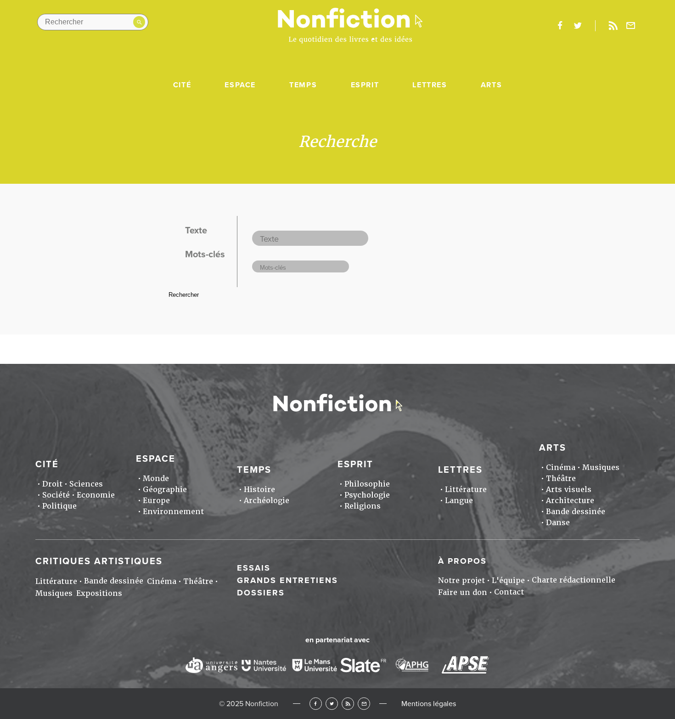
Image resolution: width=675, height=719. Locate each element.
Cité (182, 85)
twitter (577, 25)
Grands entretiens (287, 580)
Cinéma (560, 467)
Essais (253, 568)
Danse (558, 522)
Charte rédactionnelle (573, 580)
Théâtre (561, 478)
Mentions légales (428, 703)
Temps (303, 85)
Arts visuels (568, 489)
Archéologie (266, 500)
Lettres (429, 85)
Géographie (165, 489)
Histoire (259, 489)
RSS (348, 703)
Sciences (86, 484)
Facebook (315, 703)
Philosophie (367, 484)
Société (56, 495)
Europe (156, 500)
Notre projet (461, 580)
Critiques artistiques (99, 561)
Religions (362, 506)
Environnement (173, 511)
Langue (459, 500)
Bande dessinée (575, 511)
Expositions (99, 593)
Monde (156, 478)
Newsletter (631, 25)
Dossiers (261, 593)
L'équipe (508, 580)
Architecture (570, 500)
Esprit (365, 85)
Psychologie (367, 495)
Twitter (332, 703)
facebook (559, 25)
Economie (96, 495)
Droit (52, 484)
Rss (613, 25)
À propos (462, 561)
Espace (240, 85)
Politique (59, 506)
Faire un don (462, 592)
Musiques (600, 467)
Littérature (466, 489)
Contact (509, 592)
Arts (491, 85)
